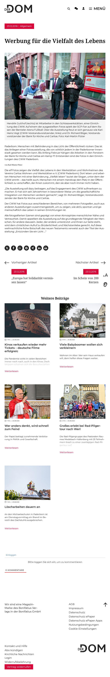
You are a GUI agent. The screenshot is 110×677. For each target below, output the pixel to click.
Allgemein (26, 26)
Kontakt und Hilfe (16, 645)
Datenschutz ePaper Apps (85, 620)
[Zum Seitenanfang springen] (105, 604)
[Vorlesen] (105, 284)
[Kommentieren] (76, 9)
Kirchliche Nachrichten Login (19, 656)
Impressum (76, 608)
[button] (7, 248)
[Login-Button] (83, 9)
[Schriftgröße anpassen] (105, 275)
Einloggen (10, 555)
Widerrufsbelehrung (18, 661)
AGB (71, 604)
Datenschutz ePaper (82, 616)
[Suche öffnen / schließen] (68, 9)
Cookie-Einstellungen (83, 628)
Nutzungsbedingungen (84, 624)
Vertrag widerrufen (19, 666)
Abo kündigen (14, 650)
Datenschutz (77, 612)
